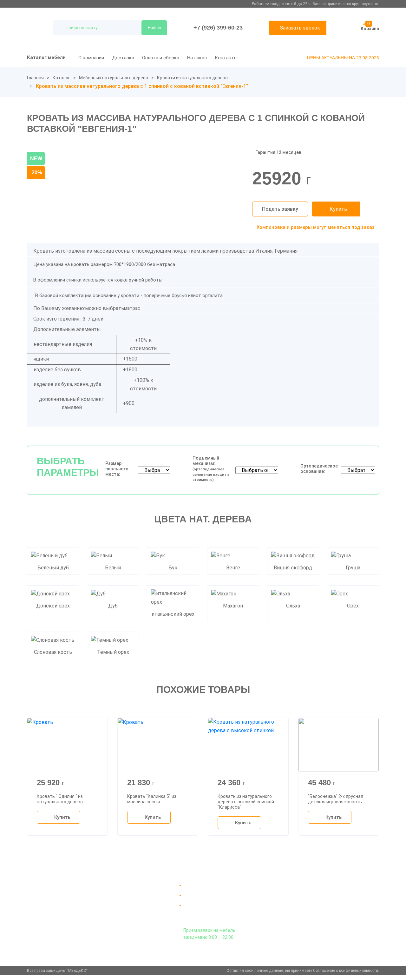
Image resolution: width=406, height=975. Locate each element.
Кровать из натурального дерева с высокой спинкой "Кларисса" (246, 802)
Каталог (61, 77)
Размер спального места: (116, 469)
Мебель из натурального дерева (113, 77)
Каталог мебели (46, 57)
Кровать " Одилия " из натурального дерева (60, 799)
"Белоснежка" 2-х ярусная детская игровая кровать (335, 799)
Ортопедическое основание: (319, 468)
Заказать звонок (300, 28)
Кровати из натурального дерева (192, 77)
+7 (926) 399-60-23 (218, 27)
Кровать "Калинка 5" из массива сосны (151, 799)
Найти (154, 27)
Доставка (123, 58)
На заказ (197, 58)
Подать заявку (280, 209)
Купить (338, 209)
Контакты (226, 58)
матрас (132, 308)
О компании (91, 58)
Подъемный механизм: (211, 468)
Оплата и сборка (160, 58)
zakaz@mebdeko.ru (320, 901)
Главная (35, 77)
